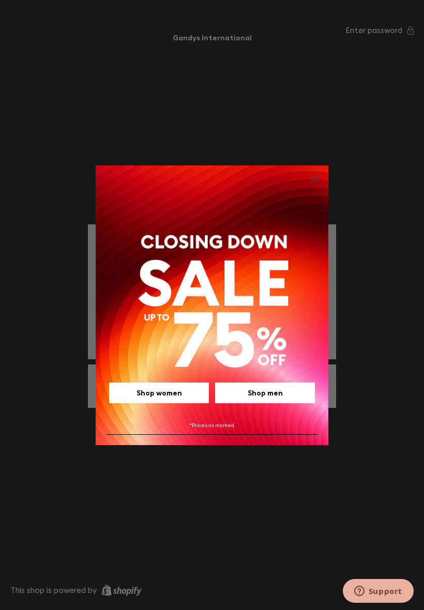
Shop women (159, 393)
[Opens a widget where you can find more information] (378, 592)
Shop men (265, 393)
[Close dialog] (315, 179)
